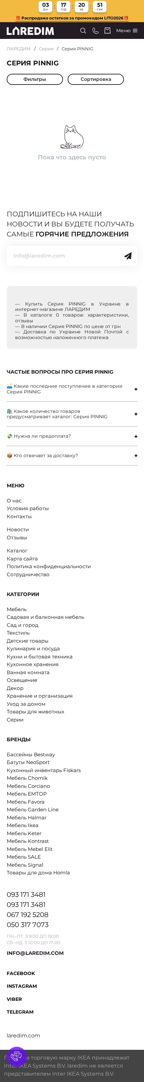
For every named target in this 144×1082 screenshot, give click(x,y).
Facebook (21, 973)
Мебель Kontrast (28, 841)
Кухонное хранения (33, 664)
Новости (18, 529)
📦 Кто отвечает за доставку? (42, 455)
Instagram (22, 986)
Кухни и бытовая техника (40, 656)
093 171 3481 (26, 894)
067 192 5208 (28, 915)
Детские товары (28, 641)
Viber (14, 999)
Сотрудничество (28, 574)
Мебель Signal (25, 865)
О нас (14, 500)
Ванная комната (28, 672)
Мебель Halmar (27, 817)
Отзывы (17, 537)
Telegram (20, 1012)
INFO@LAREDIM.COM (35, 953)
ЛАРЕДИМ (19, 48)
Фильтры (34, 79)
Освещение (22, 680)
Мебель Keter (24, 833)
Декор (15, 688)
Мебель (16, 609)
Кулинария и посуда (33, 648)
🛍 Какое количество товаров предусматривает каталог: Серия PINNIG (57, 414)
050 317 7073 (28, 925)
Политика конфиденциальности (49, 566)
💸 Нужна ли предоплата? (39, 436)
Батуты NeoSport (28, 762)
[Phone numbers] (95, 30)
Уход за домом (26, 704)
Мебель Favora (26, 802)
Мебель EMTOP (27, 794)
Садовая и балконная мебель (45, 617)
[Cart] (107, 30)
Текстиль (18, 633)
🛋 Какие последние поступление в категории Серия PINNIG (65, 389)
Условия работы (28, 508)
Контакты (19, 516)
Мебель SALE (24, 857)
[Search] (83, 30)
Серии (46, 48)
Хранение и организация (40, 696)
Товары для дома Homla (38, 872)
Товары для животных (35, 711)
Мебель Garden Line (33, 809)
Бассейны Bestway (31, 754)
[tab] (72, 389)
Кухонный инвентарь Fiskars (44, 770)
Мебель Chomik (27, 778)
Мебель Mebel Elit (30, 849)
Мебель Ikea (23, 825)
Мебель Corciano (28, 786)
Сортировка (96, 79)
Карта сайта (22, 558)
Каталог (17, 550)
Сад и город (23, 625)
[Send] (128, 256)
